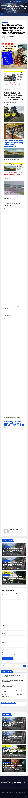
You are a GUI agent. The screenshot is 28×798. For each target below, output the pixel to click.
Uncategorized (5, 22)
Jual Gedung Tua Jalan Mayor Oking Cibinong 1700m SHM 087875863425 (13, 144)
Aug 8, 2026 (7, 769)
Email (4, 633)
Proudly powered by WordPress (7, 792)
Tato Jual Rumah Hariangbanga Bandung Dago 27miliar (12, 765)
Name (4, 625)
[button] (26, 14)
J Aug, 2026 (7, 554)
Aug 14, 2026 (7, 755)
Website (4, 642)
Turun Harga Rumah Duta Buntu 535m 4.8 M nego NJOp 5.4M (13, 550)
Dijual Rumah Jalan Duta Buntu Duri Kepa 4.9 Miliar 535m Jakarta (13, 578)
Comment (4, 597)
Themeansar (24, 792)
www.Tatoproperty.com (14, 6)
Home (25, 796)
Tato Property (11, 36)
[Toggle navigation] (14, 14)
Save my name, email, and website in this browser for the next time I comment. (13, 653)
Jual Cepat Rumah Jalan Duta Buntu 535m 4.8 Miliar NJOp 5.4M (13, 564)
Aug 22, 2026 (7, 741)
